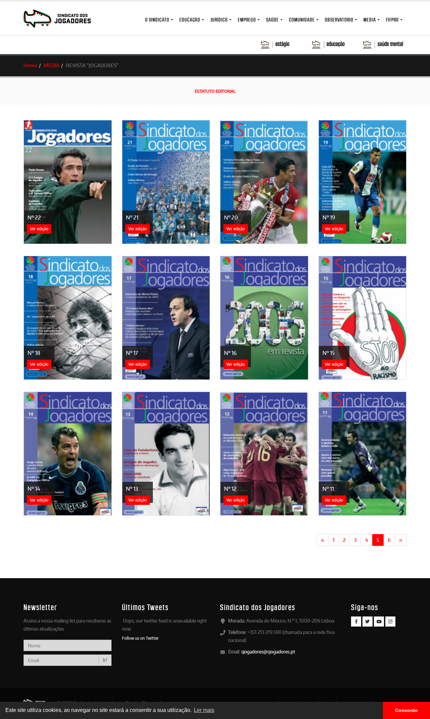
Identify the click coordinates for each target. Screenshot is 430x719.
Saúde (272, 19)
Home (30, 65)
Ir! (105, 660)
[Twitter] (367, 621)
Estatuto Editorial (215, 91)
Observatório (339, 19)
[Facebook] (356, 621)
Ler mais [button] (204, 710)
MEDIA (369, 19)
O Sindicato (157, 19)
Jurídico (219, 19)
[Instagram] (390, 621)
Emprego (247, 19)
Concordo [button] (406, 710)
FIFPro (392, 19)
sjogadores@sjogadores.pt (268, 651)
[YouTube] (379, 621)
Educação (189, 19)
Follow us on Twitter (140, 638)
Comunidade (302, 19)
